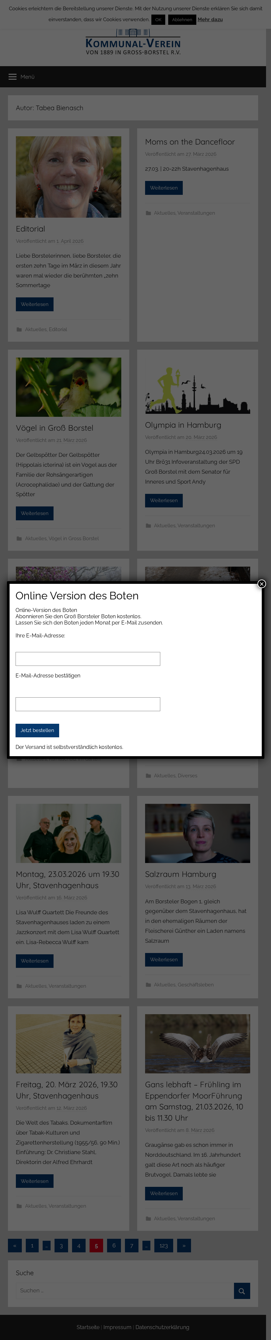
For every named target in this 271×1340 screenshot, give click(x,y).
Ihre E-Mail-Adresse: (40, 635)
